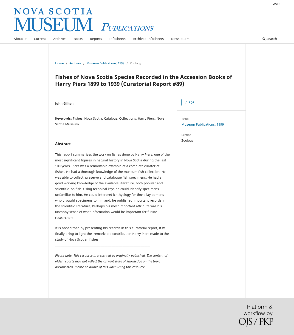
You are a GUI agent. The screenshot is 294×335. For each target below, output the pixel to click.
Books (78, 39)
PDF (191, 102)
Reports (96, 39)
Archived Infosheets (148, 39)
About (19, 39)
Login (276, 3)
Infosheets (117, 39)
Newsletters (180, 39)
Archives (59, 39)
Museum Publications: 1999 (105, 63)
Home (59, 63)
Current (40, 39)
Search (271, 39)
